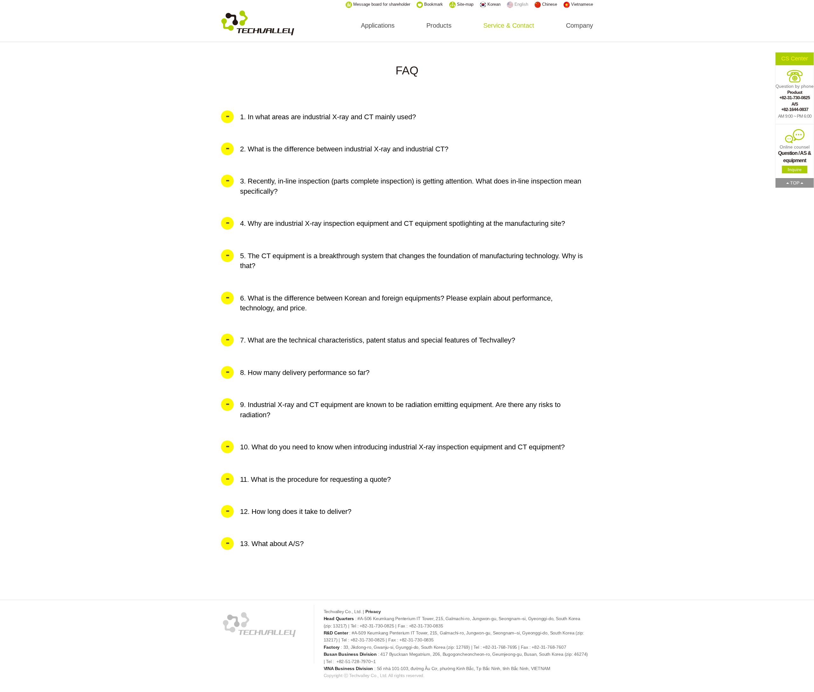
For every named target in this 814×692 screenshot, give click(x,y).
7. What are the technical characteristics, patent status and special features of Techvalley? (377, 340)
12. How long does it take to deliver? (295, 512)
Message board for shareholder (381, 4)
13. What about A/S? (272, 544)
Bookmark (433, 4)
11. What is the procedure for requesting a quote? (315, 479)
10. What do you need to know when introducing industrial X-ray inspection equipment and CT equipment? (402, 447)
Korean (493, 4)
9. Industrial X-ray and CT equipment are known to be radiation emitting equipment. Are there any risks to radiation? (400, 410)
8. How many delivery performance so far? (304, 373)
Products (439, 25)
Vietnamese (581, 4)
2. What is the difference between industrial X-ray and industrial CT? (344, 149)
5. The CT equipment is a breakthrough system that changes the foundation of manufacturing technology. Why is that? (411, 261)
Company (579, 25)
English (520, 4)
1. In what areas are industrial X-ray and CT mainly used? (328, 117)
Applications (378, 25)
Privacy (373, 611)
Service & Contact (508, 25)
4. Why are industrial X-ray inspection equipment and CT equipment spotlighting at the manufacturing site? (402, 223)
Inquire (795, 169)
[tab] (407, 117)
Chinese (549, 4)
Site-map (464, 4)
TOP (795, 182)
